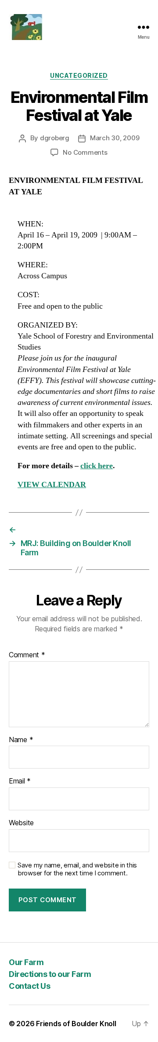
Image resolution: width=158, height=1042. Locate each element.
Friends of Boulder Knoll (76, 1023)
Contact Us (29, 986)
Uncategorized (79, 75)
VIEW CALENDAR (52, 485)
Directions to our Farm (50, 974)
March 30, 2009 (114, 138)
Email (20, 781)
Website (21, 823)
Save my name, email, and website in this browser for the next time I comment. (77, 869)
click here (96, 466)
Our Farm (26, 962)
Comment (27, 655)
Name (21, 740)
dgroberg (54, 138)
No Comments (85, 152)
